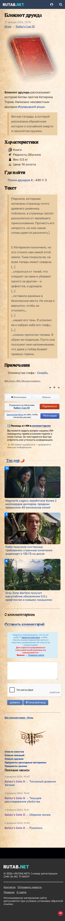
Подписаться (49, 406)
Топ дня (13, 460)
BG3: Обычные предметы (28, 381)
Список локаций (14, 755)
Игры (8, 26)
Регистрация (50, 415)
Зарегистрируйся (30, 637)
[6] (32, 574)
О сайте (21, 892)
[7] (32, 528)
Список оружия (14, 759)
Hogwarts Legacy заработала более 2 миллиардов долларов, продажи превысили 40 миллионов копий (31, 504)
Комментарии (19, 397)
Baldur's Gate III (25, 26)
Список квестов (14, 751)
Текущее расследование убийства (23, 799)
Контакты (10, 887)
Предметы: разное (16, 766)
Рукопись (35, 828)
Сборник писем (40, 814)
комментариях (41, 425)
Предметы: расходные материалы (25, 762)
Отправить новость (30, 887)
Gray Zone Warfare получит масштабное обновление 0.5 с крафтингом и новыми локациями (28, 596)
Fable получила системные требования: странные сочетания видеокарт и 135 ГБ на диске (28, 550)
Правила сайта (36, 655)
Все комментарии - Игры (19, 717)
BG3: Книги (10, 381)
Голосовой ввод (36, 702)
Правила (9, 892)
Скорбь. (42, 373)
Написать (46, 397)
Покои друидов (19, 180)
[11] (32, 482)
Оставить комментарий (24, 624)
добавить (15, 702)
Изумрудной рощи (31, 107)
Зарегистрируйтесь (14, 414)
